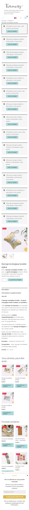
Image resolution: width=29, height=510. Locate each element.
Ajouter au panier (15, 280)
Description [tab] (5, 289)
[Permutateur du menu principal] (3, 17)
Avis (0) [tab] (4, 296)
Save (5, 228)
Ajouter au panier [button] (7, 385)
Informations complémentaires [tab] (11, 293)
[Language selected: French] (17, 17)
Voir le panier (12, 31)
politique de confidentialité (12, 503)
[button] (24, 229)
